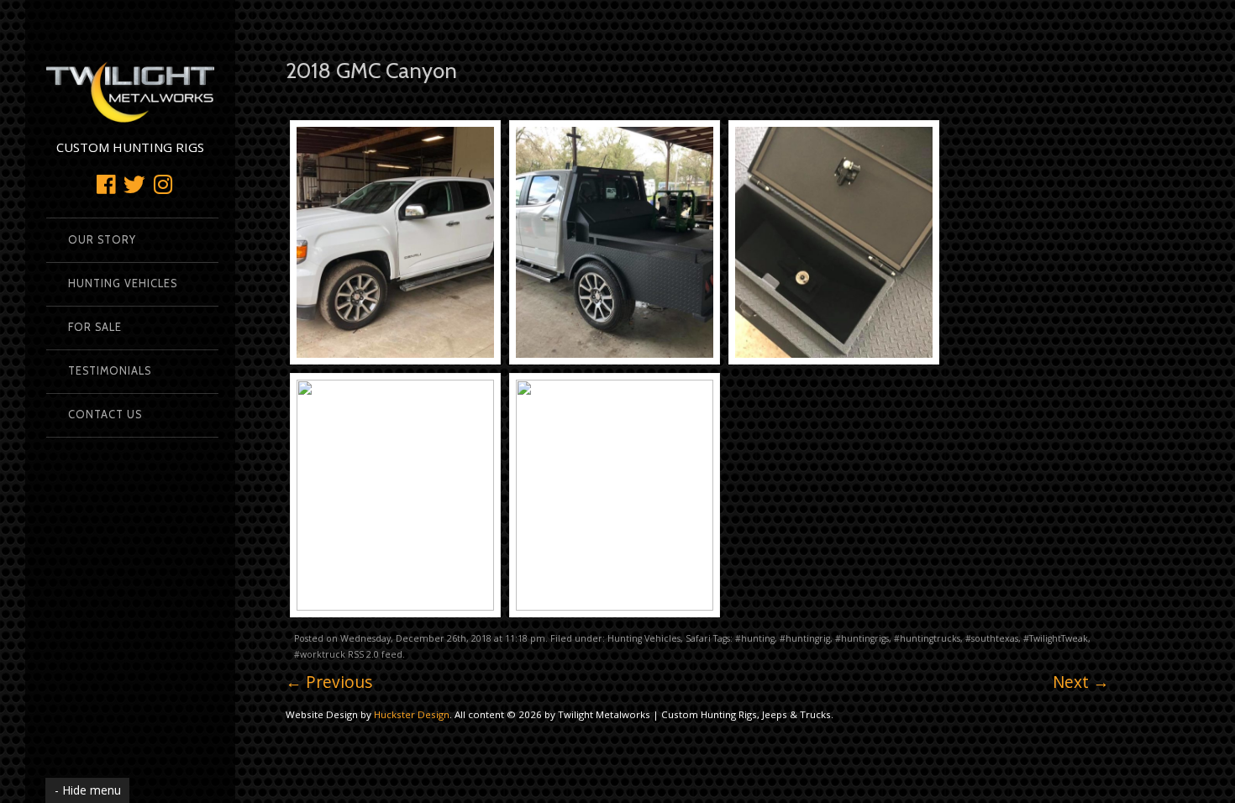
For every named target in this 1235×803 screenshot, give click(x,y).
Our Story (102, 240)
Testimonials (109, 371)
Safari (698, 638)
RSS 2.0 (363, 654)
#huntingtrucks (927, 638)
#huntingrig (805, 638)
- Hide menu (88, 790)
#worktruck (319, 654)
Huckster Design (411, 714)
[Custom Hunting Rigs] (130, 114)
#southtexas (991, 638)
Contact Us (105, 414)
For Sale (95, 327)
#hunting (755, 638)
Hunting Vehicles (122, 283)
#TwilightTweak (1055, 638)
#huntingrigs (862, 638)
